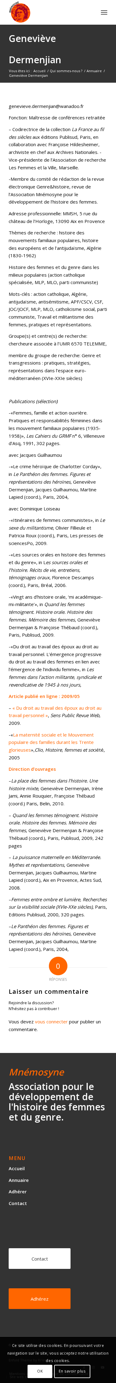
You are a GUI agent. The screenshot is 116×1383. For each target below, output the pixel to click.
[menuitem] (104, 12)
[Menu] (104, 12)
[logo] (48, 12)
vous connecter (51, 1021)
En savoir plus (72, 1371)
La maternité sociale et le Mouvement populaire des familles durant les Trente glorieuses (51, 742)
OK (40, 1371)
